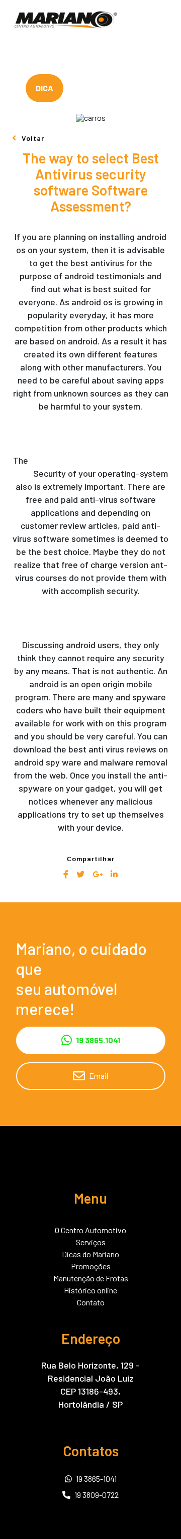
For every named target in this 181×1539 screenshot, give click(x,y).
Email (98, 1075)
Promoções (91, 1266)
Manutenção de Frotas (90, 1278)
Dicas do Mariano (90, 1254)
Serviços (91, 1242)
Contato (91, 1302)
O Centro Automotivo (90, 1230)
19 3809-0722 (96, 1495)
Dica (44, 88)
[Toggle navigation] (165, 20)
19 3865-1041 (96, 1478)
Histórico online (90, 1290)
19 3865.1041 (98, 1040)
